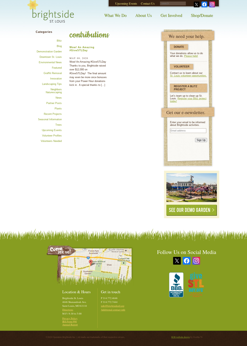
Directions (67, 309)
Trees (58, 124)
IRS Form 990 (69, 321)
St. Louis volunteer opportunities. (188, 75)
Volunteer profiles (52, 135)
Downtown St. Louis (51, 56)
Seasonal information (50, 119)
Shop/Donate (202, 15)
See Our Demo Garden (191, 210)
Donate (179, 46)
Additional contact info (113, 309)
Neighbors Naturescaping (54, 91)
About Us (143, 15)
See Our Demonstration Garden (191, 187)
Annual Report (70, 324)
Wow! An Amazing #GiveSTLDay (81, 49)
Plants (58, 108)
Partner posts (54, 103)
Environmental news (50, 62)
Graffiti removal (53, 73)
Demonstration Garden (49, 51)
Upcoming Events (52, 130)
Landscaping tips (52, 84)
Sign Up (201, 140)
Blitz (59, 40)
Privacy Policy (70, 318)
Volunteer (181, 66)
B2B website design (180, 336)
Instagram (196, 261)
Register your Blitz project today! (188, 100)
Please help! (191, 56)
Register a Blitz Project (185, 88)
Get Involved (171, 15)
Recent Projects (53, 113)
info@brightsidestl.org (112, 306)
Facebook (186, 261)
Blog (59, 46)
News (59, 97)
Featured (57, 67)
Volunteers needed (51, 141)
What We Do (115, 15)
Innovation (56, 78)
